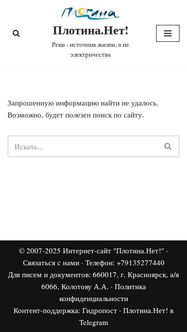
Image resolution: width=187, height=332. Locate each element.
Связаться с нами (51, 262)
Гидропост (99, 310)
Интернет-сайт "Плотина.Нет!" (113, 250)
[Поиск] (16, 33)
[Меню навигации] (168, 33)
